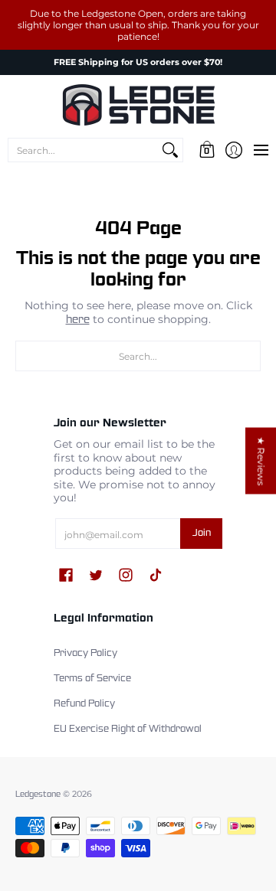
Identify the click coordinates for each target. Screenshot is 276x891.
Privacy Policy (85, 653)
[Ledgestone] (138, 105)
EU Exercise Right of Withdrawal (128, 729)
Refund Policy (84, 704)
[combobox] (83, 150)
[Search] (170, 150)
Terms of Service (92, 679)
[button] (206, 150)
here (78, 320)
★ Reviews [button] (261, 460)
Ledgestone (38, 794)
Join (201, 533)
